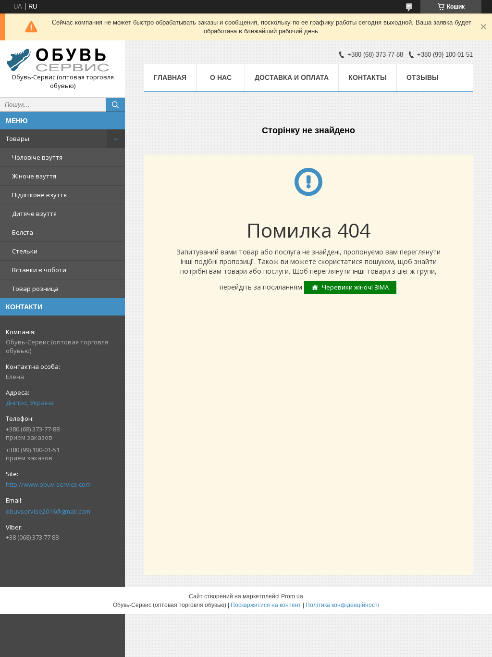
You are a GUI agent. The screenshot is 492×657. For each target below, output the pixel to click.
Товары (17, 138)
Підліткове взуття (39, 194)
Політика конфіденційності (342, 605)
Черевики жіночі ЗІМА (355, 287)
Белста (22, 232)
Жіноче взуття (34, 176)
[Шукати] (115, 105)
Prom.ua (292, 596)
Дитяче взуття (34, 213)
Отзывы (422, 77)
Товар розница (35, 288)
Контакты (367, 77)
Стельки (24, 251)
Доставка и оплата (292, 77)
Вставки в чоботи (39, 269)
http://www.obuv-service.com (48, 484)
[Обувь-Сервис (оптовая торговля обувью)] (62, 60)
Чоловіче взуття (37, 157)
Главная (170, 77)
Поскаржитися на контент (266, 605)
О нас (221, 77)
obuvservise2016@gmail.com (48, 511)
